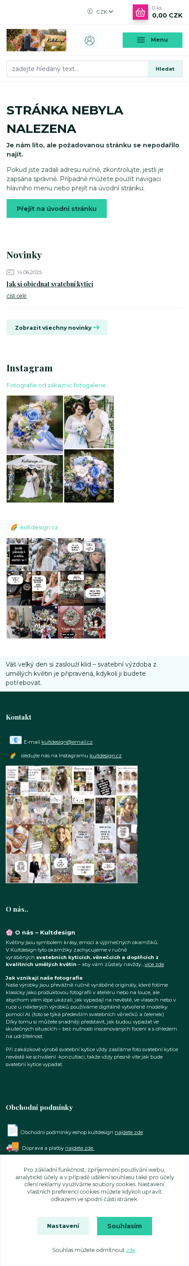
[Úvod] (36, 40)
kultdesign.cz (39, 527)
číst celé (17, 295)
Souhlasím (124, 1226)
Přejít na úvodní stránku (57, 209)
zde (130, 1250)
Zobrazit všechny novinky (53, 328)
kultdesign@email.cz (67, 742)
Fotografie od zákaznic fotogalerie (56, 385)
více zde (154, 964)
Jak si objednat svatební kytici (50, 284)
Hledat (165, 69)
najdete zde (129, 1132)
